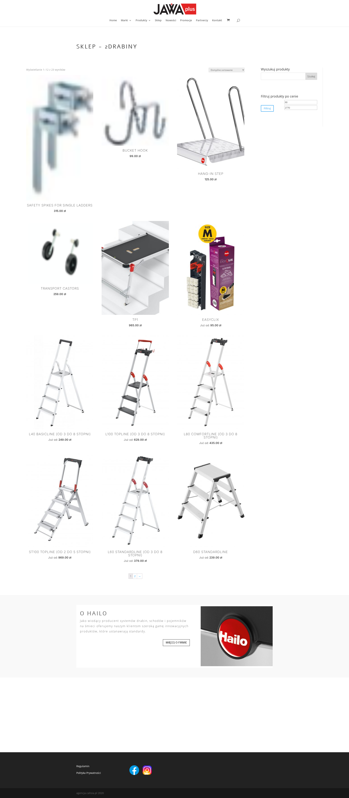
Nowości (171, 20)
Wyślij (222, 743)
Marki (124, 20)
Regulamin (82, 766)
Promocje (186, 20)
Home (113, 20)
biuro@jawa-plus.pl (91, 715)
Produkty (141, 20)
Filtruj (267, 108)
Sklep (158, 20)
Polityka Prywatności (88, 773)
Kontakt (217, 20)
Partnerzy (202, 20)
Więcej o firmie (176, 642)
